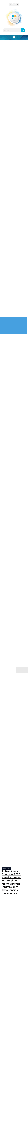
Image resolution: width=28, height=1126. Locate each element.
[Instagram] (10, 4)
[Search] (23, 30)
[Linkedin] (17, 4)
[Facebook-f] (14, 4)
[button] (14, 37)
